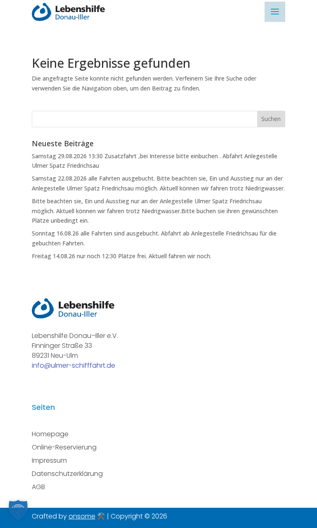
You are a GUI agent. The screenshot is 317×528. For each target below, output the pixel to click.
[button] (18, 510)
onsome (82, 516)
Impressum (49, 460)
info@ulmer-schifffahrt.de (73, 365)
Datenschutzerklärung (67, 473)
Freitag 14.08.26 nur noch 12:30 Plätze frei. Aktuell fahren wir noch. (121, 256)
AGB (38, 487)
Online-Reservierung (64, 447)
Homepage (50, 434)
